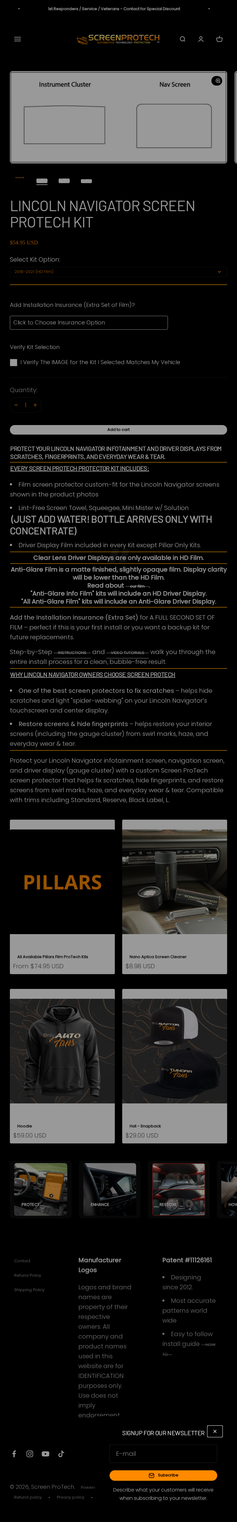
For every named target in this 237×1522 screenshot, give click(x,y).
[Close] (215, 1431)
